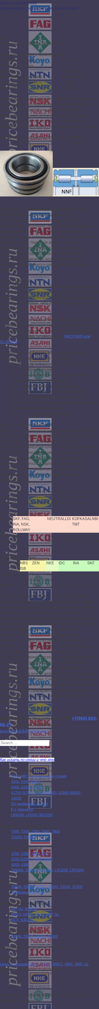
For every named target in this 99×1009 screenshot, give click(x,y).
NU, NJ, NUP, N (24, 909)
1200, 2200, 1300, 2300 (30, 854)
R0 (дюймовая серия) (29, 804)
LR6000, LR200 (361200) (32, 815)
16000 (16, 798)
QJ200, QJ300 (23, 837)
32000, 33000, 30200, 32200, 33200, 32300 (46, 887)
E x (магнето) (22, 809)
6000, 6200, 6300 (25, 782)
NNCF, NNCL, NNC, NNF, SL (35, 914)
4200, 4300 (20, 865)
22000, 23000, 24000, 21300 (34, 937)
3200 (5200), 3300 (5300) (31, 859)
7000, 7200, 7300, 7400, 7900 (35, 832)
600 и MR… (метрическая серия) (39, 776)
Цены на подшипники (18, 3)
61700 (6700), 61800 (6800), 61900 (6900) (45, 793)
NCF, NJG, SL (22, 920)
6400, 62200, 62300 (27, 787)
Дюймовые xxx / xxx (28, 892)
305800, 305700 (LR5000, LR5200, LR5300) (47, 870)
